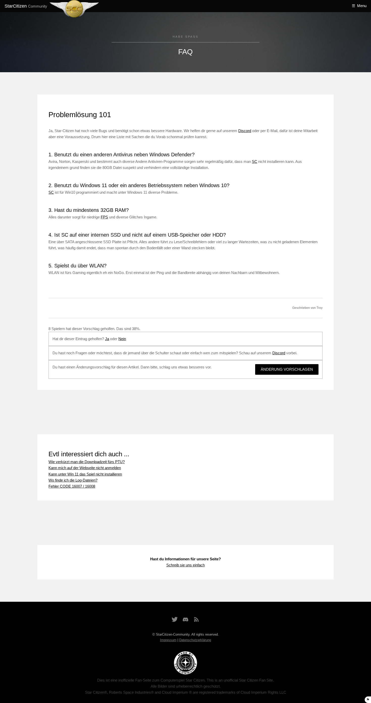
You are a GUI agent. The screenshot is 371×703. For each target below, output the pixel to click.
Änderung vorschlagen (287, 369)
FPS (104, 217)
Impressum (168, 640)
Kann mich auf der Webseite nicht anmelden (84, 468)
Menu (361, 6)
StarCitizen (26, 6)
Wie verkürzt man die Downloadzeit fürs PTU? (86, 462)
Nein (122, 339)
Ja (107, 339)
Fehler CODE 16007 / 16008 (71, 486)
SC (254, 162)
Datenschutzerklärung (195, 640)
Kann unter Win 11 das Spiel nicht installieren (85, 474)
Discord (244, 131)
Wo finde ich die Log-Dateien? (72, 480)
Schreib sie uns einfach (185, 565)
